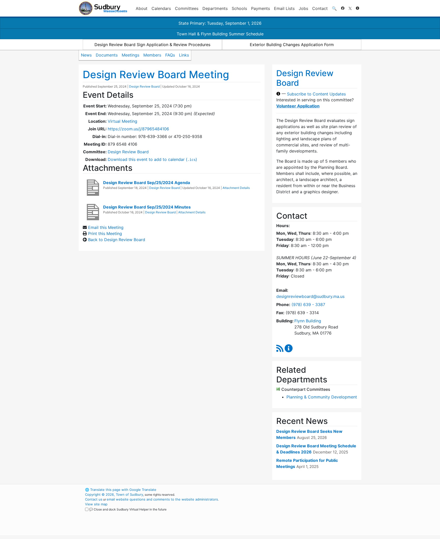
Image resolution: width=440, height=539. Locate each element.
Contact (320, 8)
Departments (215, 8)
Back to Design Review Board (116, 239)
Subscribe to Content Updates (316, 93)
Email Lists (284, 8)
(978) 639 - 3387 (308, 304)
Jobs (303, 8)
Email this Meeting (105, 227)
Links (184, 55)
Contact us (93, 499)
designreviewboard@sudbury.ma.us (310, 296)
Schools (239, 8)
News (86, 55)
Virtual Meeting (122, 121)
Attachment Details (236, 188)
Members (152, 55)
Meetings (130, 55)
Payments (260, 8)
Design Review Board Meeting (156, 74)
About (141, 8)
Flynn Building (307, 320)
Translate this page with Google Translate (120, 490)
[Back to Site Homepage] (103, 8)
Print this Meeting (105, 233)
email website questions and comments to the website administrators (162, 499)
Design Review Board (144, 86)
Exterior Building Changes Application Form (292, 44)
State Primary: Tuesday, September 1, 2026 (220, 23)
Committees (186, 8)
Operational (301, 514)
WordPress (292, 490)
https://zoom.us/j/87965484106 (138, 128)
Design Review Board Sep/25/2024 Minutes (147, 207)
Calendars (161, 8)
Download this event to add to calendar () (152, 159)
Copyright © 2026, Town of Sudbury (114, 494)
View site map (96, 504)
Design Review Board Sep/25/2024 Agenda (146, 182)
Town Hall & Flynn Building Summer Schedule (220, 33)
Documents (107, 55)
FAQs (170, 55)
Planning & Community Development (321, 396)
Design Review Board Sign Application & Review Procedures (152, 44)
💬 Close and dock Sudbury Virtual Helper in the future (128, 509)
